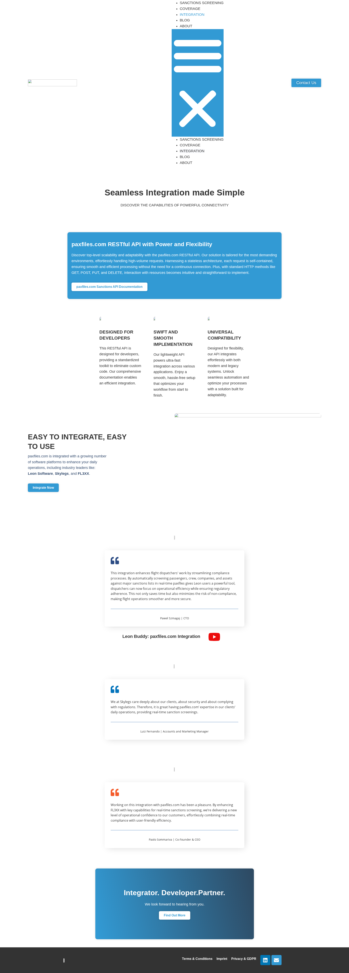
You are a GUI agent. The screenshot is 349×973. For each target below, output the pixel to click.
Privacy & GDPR (243, 958)
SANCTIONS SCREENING (202, 139)
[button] (198, 83)
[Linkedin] (265, 960)
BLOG (185, 20)
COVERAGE (190, 9)
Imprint (222, 958)
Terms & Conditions (197, 958)
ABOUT (186, 26)
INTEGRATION (192, 15)
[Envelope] (276, 960)
